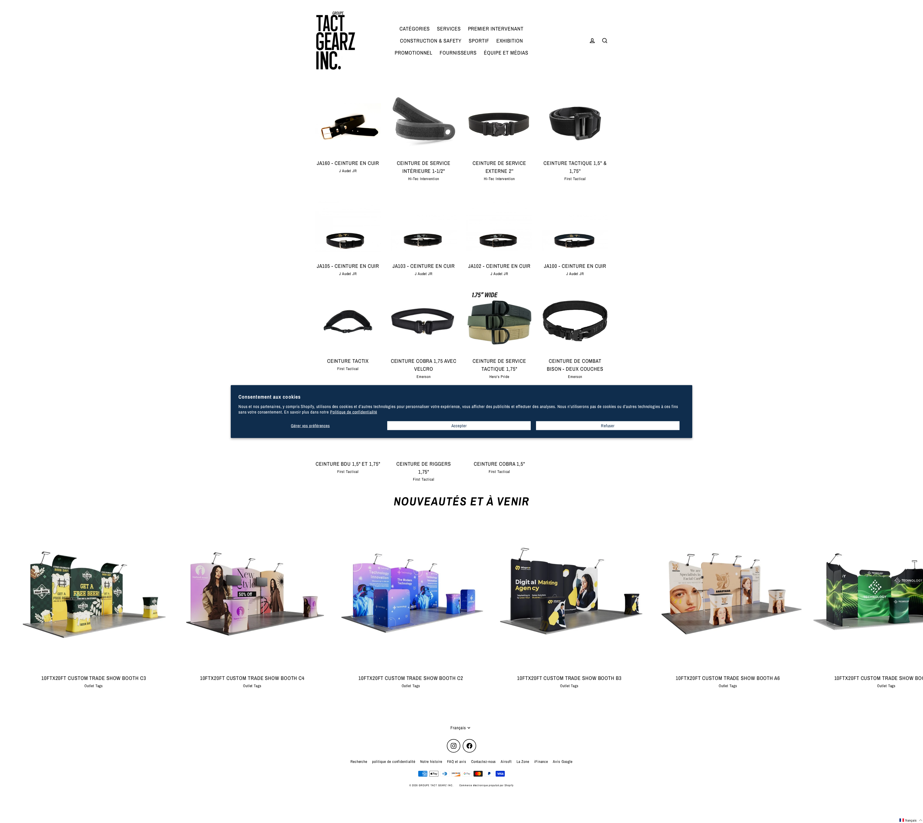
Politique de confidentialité (353, 412)
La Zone (523, 761)
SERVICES (449, 28)
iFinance (541, 761)
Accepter (459, 425)
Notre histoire (431, 761)
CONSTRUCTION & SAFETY (431, 40)
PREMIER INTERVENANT (496, 28)
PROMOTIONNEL (413, 52)
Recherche (358, 761)
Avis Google (563, 761)
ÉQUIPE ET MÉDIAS (506, 52)
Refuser (608, 425)
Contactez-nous (483, 761)
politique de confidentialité (393, 761)
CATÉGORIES (414, 28)
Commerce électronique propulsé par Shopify (486, 785)
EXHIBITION (509, 40)
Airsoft (506, 761)
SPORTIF (479, 40)
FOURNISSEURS (458, 52)
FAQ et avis (456, 761)
